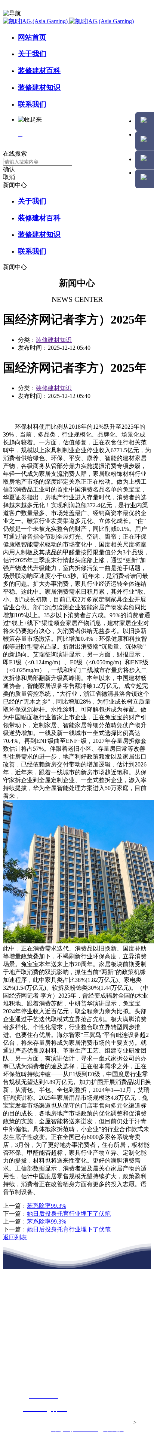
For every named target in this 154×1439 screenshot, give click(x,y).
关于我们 (32, 54)
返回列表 (15, 1237)
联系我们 (32, 104)
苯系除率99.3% (46, 1206)
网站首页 (32, 37)
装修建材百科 (39, 70)
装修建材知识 (39, 87)
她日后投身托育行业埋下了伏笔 (69, 1213)
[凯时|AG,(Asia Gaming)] (68, 21)
